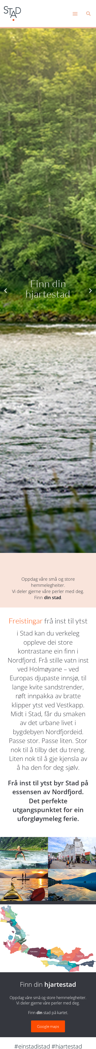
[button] (75, 14)
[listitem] (6, 909)
